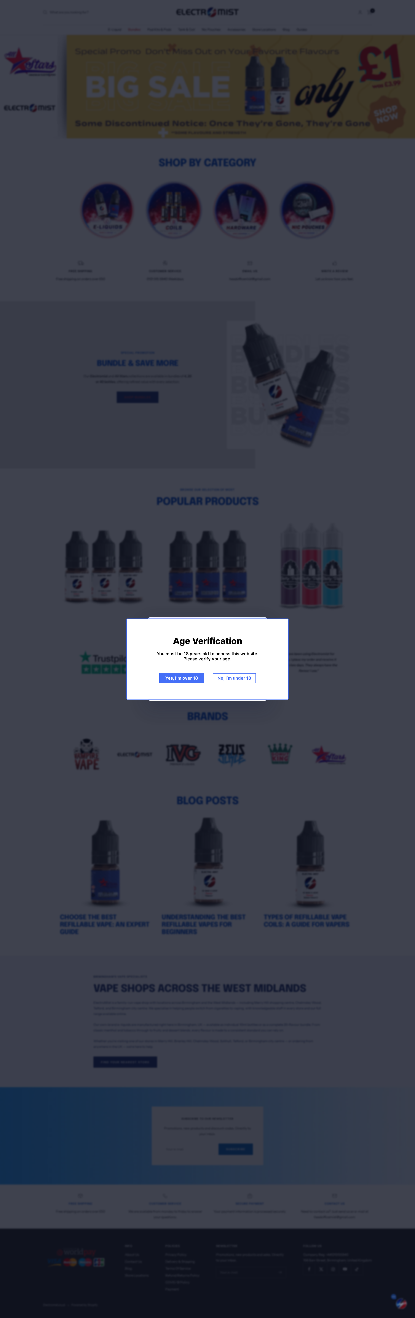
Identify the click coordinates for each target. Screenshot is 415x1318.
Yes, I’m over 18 (181, 678)
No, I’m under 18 (234, 678)
